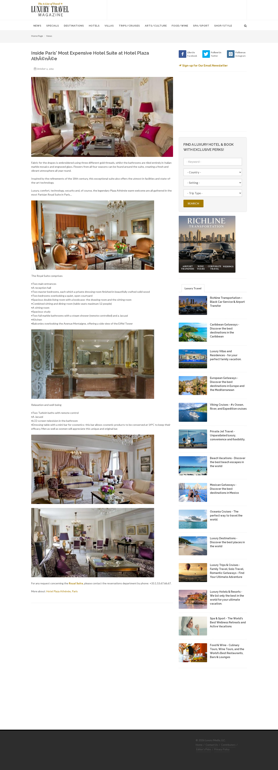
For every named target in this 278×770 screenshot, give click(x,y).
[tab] (193, 288)
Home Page (37, 35)
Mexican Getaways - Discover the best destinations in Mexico (224, 488)
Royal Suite (76, 583)
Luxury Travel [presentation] (193, 288)
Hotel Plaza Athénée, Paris (62, 591)
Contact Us (212, 744)
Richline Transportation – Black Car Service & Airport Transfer (227, 301)
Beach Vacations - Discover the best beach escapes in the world (227, 462)
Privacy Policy (222, 749)
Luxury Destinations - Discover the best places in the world (227, 542)
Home (199, 744)
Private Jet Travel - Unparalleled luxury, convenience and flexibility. (227, 435)
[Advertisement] (177, 9)
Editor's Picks (203, 749)
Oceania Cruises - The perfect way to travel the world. (226, 515)
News (49, 35)
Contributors (228, 744)
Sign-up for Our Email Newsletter (205, 65)
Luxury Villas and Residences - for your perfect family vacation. (225, 355)
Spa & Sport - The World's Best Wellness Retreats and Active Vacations (228, 622)
